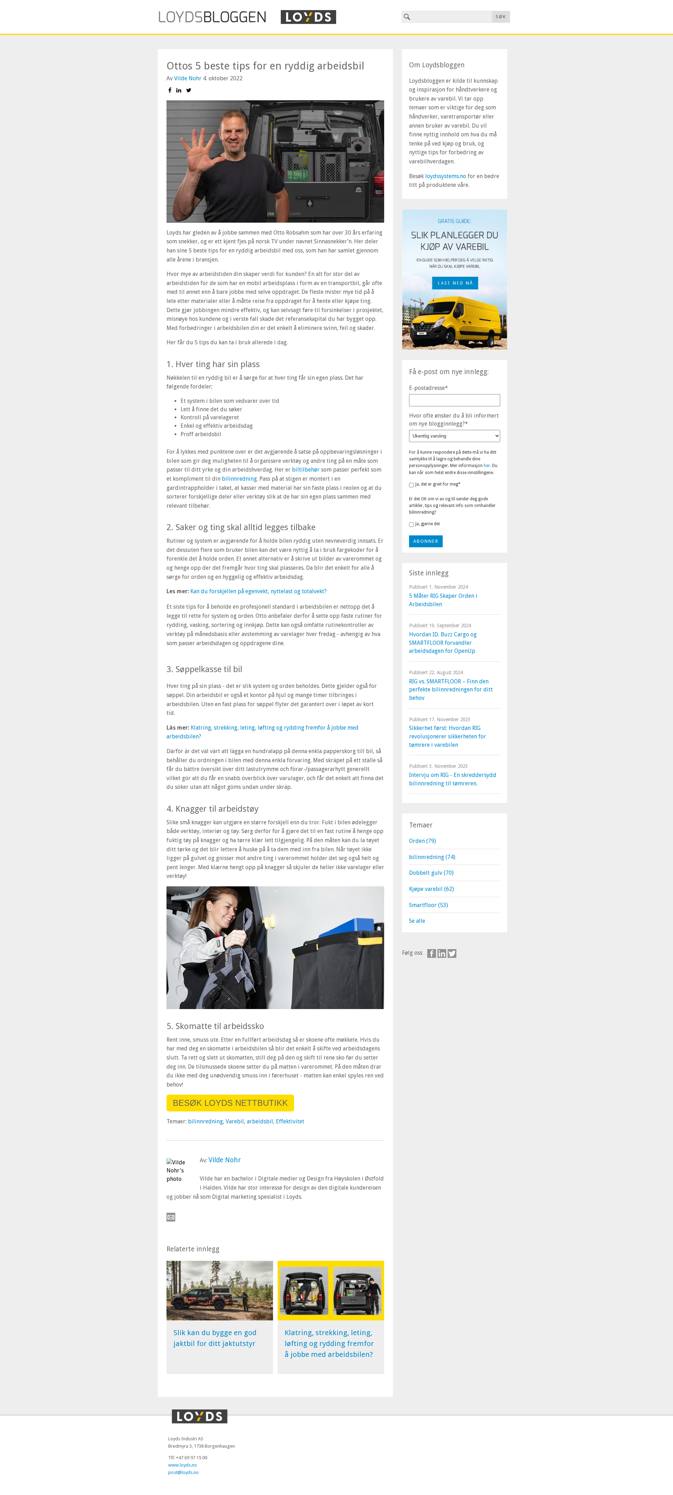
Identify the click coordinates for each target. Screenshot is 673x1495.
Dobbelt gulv (431, 873)
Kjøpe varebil (431, 889)
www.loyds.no (182, 1465)
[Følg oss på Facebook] (431, 953)
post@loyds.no (183, 1472)
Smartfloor (428, 905)
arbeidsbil (260, 1121)
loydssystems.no (445, 176)
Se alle (417, 921)
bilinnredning (239, 478)
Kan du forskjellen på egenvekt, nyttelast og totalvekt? (258, 591)
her (487, 465)
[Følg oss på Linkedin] (441, 953)
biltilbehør (306, 469)
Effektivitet (290, 1121)
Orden (422, 841)
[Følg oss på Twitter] (452, 953)
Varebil (235, 1121)
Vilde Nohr (188, 78)
